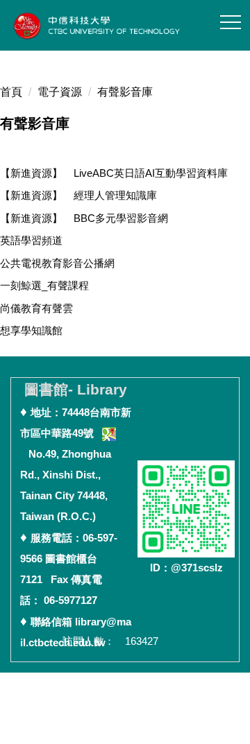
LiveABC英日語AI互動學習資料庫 (114, 173)
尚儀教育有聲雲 (36, 308)
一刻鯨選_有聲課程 (44, 285)
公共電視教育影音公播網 (57, 263)
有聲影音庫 (125, 92)
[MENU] (230, 22)
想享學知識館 (31, 330)
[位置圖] (109, 433)
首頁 (11, 92)
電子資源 (60, 92)
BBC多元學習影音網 (84, 218)
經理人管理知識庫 (78, 195)
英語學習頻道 (31, 240)
